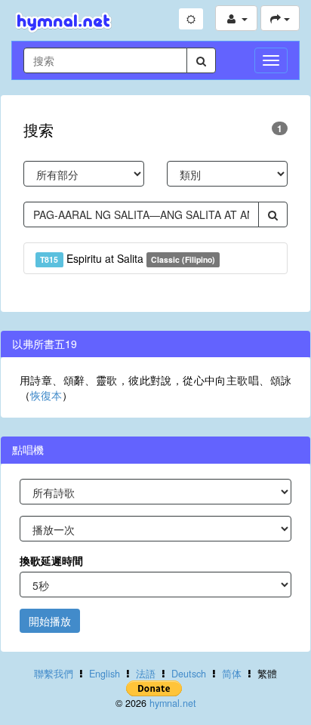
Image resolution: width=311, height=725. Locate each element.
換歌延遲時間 (51, 560)
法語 (146, 673)
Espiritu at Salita (127, 258)
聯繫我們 (53, 673)
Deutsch (188, 673)
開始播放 (50, 620)
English (104, 673)
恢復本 (46, 395)
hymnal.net (172, 703)
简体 (232, 673)
